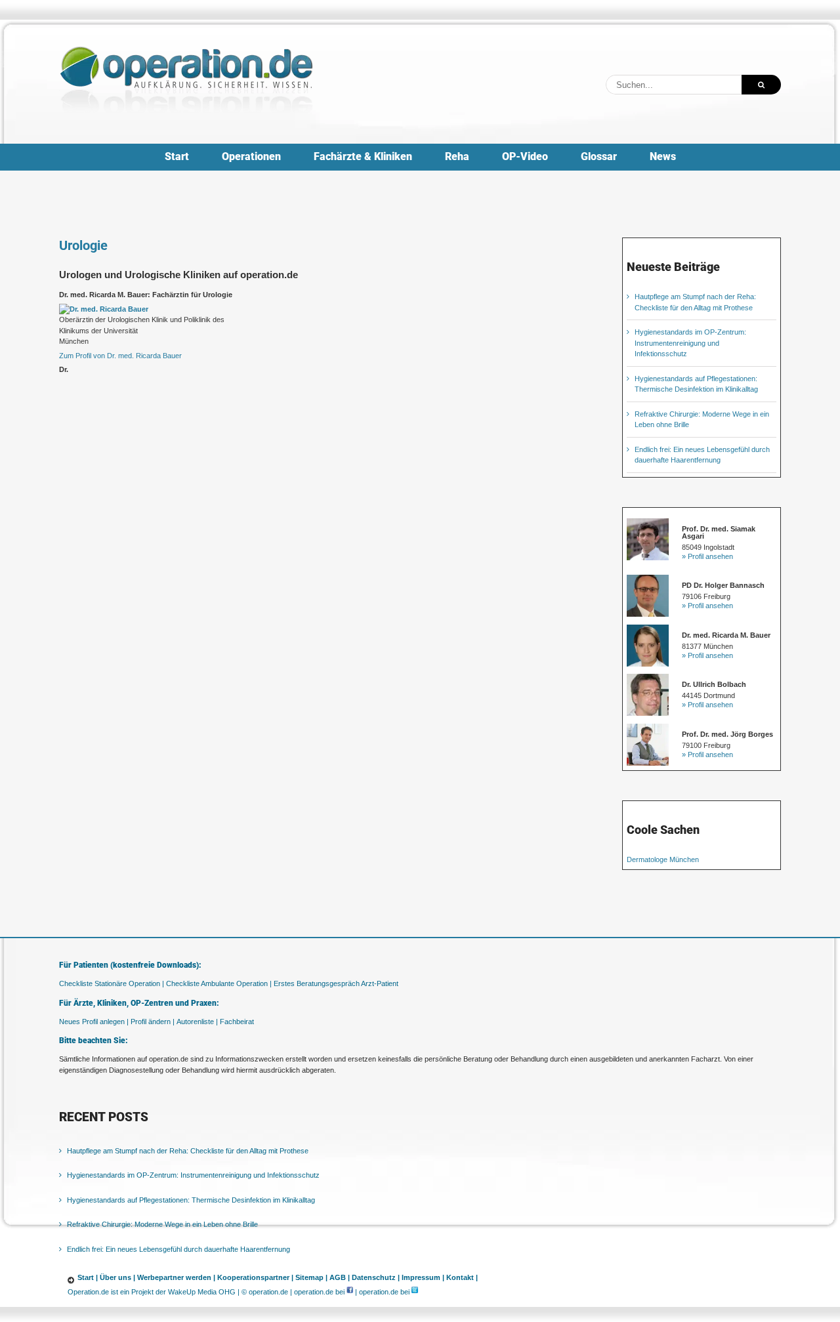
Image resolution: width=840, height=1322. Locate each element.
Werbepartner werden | (176, 1277)
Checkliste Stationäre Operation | (111, 983)
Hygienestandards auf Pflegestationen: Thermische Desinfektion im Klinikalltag (191, 1200)
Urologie (83, 245)
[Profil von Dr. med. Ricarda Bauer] (103, 309)
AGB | (339, 1277)
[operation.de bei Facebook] (349, 1292)
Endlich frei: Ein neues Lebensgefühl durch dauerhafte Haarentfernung (178, 1249)
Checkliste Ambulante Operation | (219, 983)
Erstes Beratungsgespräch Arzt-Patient (336, 983)
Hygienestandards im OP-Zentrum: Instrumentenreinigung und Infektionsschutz (690, 343)
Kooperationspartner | (255, 1277)
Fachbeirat (237, 1021)
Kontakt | (462, 1277)
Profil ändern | (153, 1021)
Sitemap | (311, 1277)
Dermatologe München (663, 859)
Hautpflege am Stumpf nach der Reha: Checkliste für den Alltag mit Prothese (187, 1151)
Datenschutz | (376, 1277)
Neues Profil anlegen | (94, 1021)
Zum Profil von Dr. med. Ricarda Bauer (120, 356)
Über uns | (117, 1277)
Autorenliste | (197, 1021)
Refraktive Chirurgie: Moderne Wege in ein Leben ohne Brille (162, 1224)
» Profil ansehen (707, 556)
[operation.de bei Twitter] (414, 1292)
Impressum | (423, 1277)
